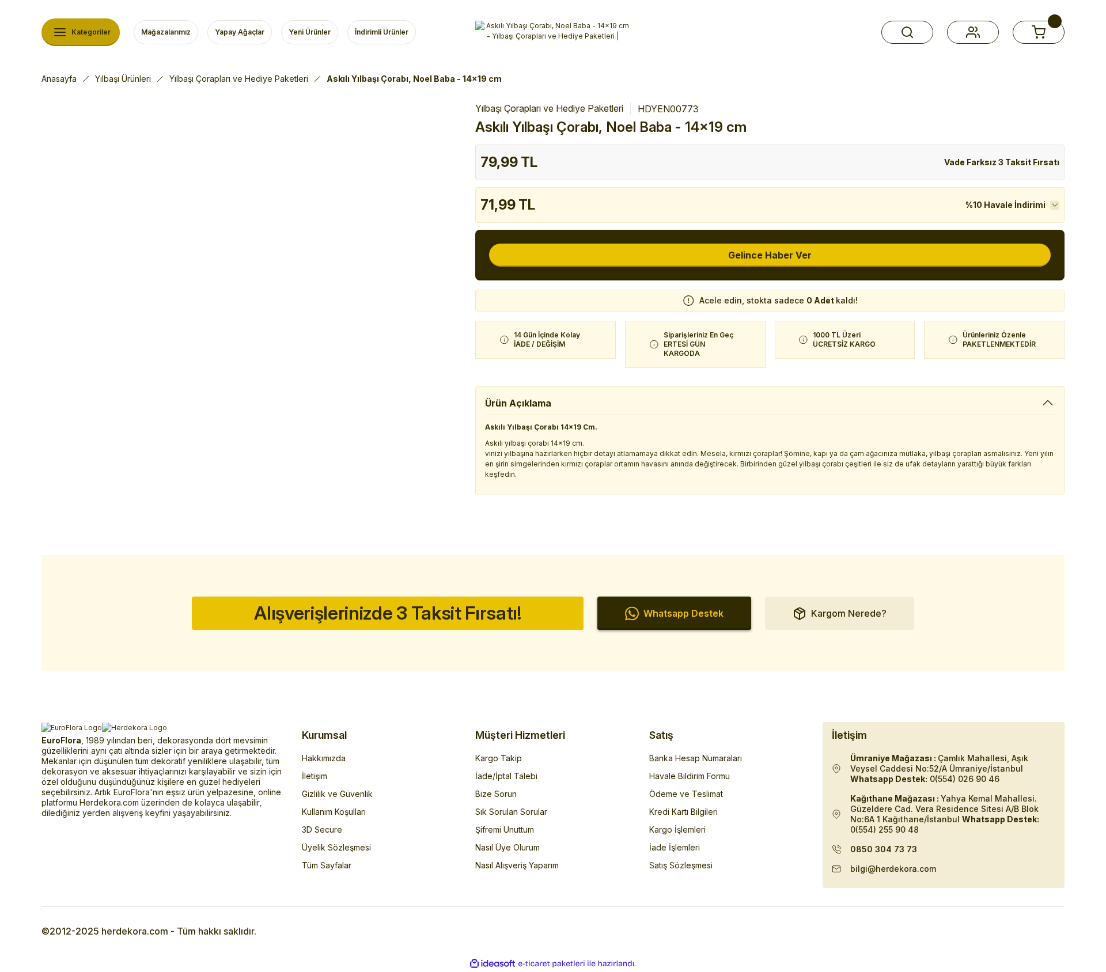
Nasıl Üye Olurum (507, 847)
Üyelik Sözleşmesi (336, 847)
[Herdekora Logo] (552, 32)
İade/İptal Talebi (506, 776)
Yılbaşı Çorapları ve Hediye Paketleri (549, 108)
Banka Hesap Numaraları (695, 758)
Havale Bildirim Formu (689, 776)
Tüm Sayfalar (326, 865)
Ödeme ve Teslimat (686, 794)
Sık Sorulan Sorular (511, 812)
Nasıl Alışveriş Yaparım (517, 865)
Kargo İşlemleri (677, 829)
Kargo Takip (498, 758)
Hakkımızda (324, 758)
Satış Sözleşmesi (681, 865)
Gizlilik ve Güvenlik (337, 794)
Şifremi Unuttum (504, 829)
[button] (907, 32)
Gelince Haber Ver (770, 255)
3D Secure (322, 829)
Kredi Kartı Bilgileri (683, 812)
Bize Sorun (496, 794)
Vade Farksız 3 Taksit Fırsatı (1001, 162)
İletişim (314, 776)
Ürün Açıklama (518, 403)
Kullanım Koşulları (334, 812)
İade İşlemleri (674, 847)
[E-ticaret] (551, 964)
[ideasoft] (492, 963)
